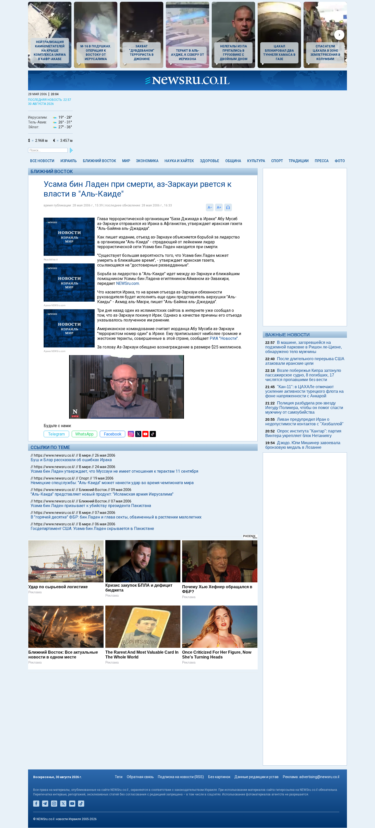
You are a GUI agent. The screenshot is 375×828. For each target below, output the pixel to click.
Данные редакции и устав (256, 777)
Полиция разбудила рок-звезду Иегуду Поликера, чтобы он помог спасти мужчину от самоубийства (304, 407)
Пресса (322, 161)
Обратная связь (140, 777)
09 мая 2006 (121, 490)
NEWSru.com (127, 283)
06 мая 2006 (105, 524)
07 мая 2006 (121, 501)
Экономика (147, 161)
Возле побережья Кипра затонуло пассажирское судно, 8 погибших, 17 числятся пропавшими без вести (303, 375)
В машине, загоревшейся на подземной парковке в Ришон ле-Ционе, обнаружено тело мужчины (303, 347)
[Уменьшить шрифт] (210, 207)
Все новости (42, 161)
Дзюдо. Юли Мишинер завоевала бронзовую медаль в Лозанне (302, 445)
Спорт (277, 161)
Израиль (68, 161)
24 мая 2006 (105, 467)
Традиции (299, 161)
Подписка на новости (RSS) (181, 777)
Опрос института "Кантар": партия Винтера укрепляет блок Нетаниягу (303, 433)
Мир (126, 161)
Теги (118, 777)
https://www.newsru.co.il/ (54, 455)
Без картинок (219, 777)
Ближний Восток (99, 161)
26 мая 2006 (105, 455)
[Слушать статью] (233, 207)
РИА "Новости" (224, 338)
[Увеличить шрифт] (219, 207)
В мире (85, 455)
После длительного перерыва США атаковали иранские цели (304, 361)
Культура (256, 161)
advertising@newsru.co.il (319, 777)
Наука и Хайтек (179, 161)
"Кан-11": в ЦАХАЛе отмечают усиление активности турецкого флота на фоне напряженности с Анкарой (304, 391)
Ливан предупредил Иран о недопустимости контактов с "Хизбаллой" (304, 421)
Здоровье (209, 161)
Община (233, 161)
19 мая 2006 (103, 478)
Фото (340, 161)
